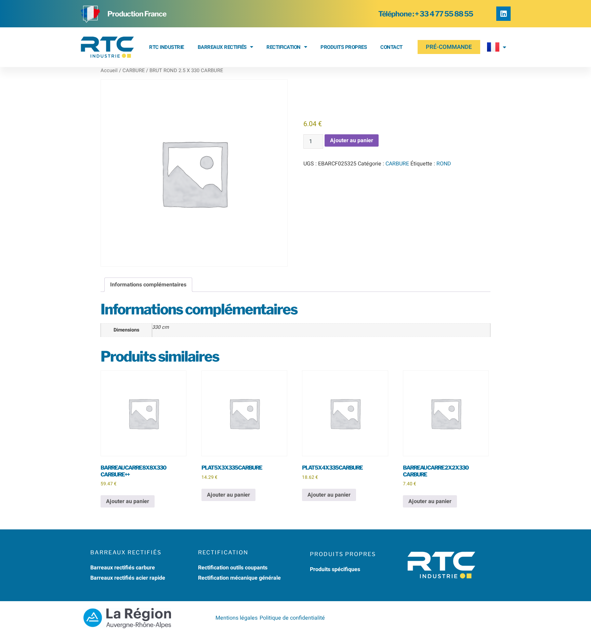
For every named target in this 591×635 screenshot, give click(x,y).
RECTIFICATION (283, 47)
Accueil (109, 70)
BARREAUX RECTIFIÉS (222, 47)
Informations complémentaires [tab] (148, 285)
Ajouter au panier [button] (127, 501)
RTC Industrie (166, 47)
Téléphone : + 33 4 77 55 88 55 (425, 14)
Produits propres (343, 47)
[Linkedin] (503, 13)
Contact (391, 47)
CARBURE (133, 70)
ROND (443, 164)
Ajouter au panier (351, 140)
